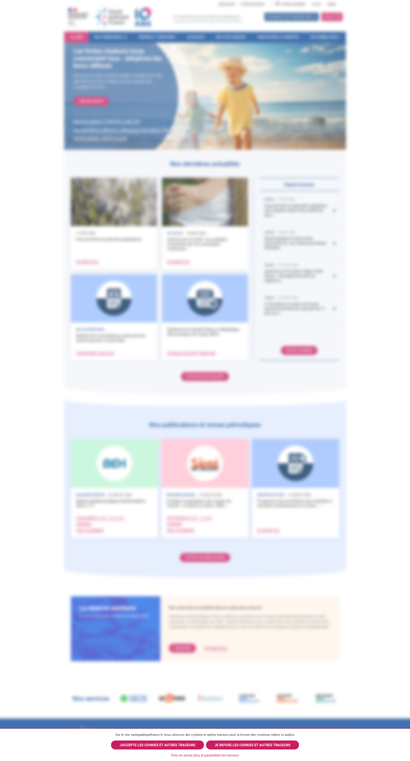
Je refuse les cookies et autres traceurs (252, 745)
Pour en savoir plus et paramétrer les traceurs (205, 755)
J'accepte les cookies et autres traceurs (157, 745)
